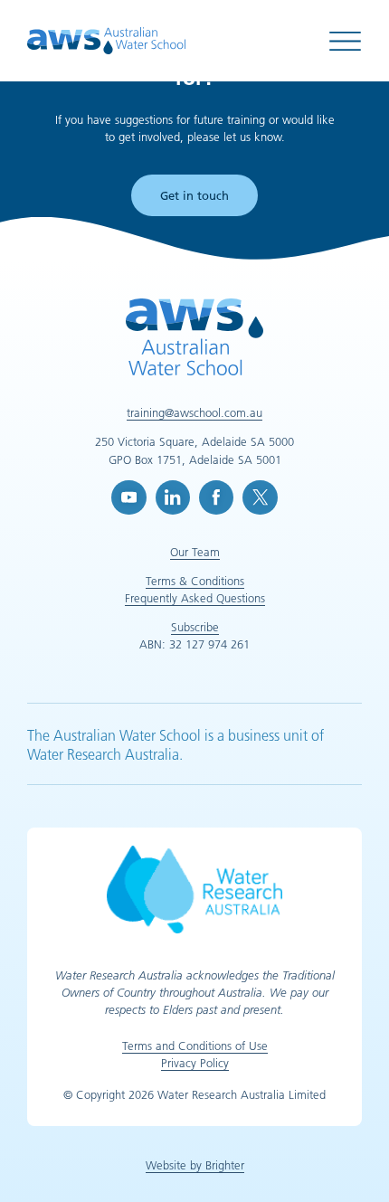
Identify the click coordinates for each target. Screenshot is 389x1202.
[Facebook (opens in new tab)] (216, 497)
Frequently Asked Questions (195, 598)
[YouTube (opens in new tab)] (128, 497)
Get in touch (194, 195)
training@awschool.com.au (194, 412)
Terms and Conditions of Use (195, 1045)
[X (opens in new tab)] (259, 497)
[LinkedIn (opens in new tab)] (173, 497)
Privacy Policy (195, 1062)
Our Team (195, 551)
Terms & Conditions (195, 580)
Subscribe (195, 627)
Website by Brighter (195, 1165)
